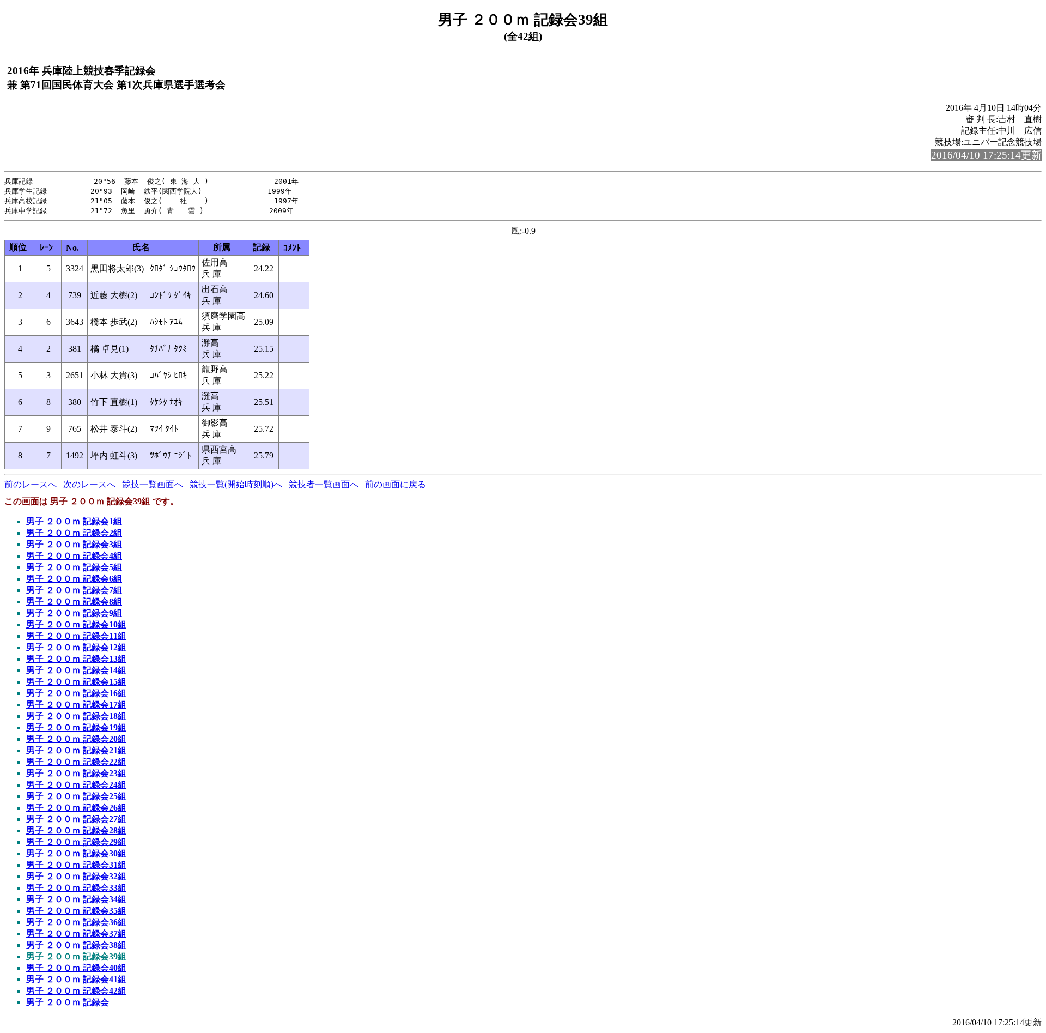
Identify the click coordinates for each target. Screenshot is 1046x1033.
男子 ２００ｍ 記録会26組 (76, 807)
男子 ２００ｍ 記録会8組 (74, 601)
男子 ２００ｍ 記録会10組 (76, 624)
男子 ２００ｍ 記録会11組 (76, 636)
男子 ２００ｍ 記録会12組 (76, 647)
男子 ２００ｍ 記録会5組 (74, 567)
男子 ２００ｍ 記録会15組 (76, 681)
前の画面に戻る (395, 484)
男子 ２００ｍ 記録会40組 (76, 967)
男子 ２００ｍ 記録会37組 (76, 933)
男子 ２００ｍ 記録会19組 (76, 727)
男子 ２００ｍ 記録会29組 (76, 842)
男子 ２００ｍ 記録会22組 (76, 761)
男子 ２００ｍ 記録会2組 (74, 532)
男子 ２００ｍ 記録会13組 (76, 658)
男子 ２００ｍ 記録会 (67, 1002)
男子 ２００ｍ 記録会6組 (74, 578)
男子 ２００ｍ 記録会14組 (76, 670)
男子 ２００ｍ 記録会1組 (74, 521)
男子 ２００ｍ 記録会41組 (76, 979)
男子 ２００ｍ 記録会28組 (76, 830)
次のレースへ (89, 484)
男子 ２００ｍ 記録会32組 (76, 876)
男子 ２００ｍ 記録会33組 (76, 887)
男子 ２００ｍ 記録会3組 (74, 544)
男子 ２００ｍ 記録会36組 (76, 922)
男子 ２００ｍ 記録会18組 (76, 716)
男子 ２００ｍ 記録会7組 (74, 590)
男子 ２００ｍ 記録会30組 (76, 853)
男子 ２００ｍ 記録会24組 (76, 784)
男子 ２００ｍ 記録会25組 (76, 796)
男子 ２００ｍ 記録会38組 (76, 945)
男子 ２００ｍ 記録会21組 (76, 750)
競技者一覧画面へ (323, 484)
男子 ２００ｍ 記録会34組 (76, 899)
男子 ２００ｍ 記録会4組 (74, 555)
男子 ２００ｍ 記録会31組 (76, 864)
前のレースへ (30, 484)
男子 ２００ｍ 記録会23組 (76, 773)
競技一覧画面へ (152, 484)
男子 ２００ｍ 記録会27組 (76, 819)
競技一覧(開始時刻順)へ (236, 484)
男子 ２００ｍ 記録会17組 (76, 704)
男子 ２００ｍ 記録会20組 (76, 739)
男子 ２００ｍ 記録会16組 (76, 693)
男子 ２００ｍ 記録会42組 (76, 990)
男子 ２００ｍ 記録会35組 (76, 910)
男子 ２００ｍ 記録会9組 (74, 613)
